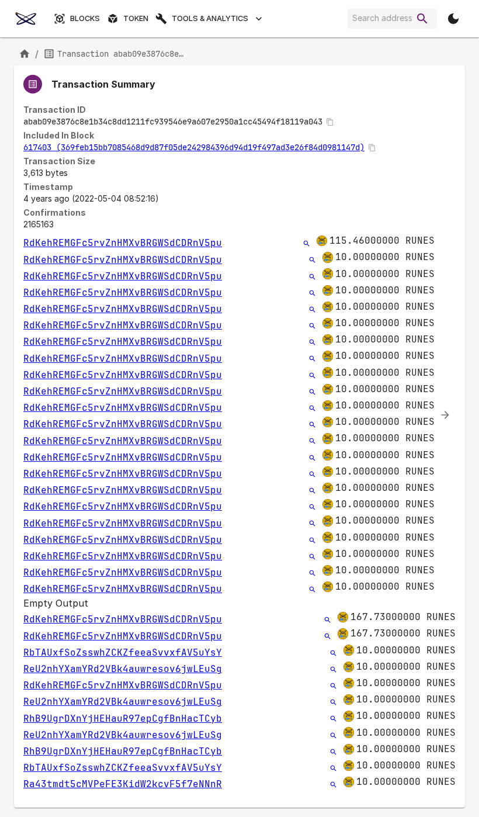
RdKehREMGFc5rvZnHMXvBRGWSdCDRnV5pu (122, 243)
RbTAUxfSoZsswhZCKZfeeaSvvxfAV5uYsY (122, 652)
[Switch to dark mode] (453, 18)
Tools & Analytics (210, 18)
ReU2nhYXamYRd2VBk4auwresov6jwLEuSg (122, 669)
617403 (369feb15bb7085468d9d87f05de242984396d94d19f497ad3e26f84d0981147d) (194, 147)
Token (135, 18)
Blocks (85, 18)
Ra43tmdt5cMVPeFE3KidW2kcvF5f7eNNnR (122, 784)
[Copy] (330, 122)
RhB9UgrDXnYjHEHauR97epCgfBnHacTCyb (122, 718)
